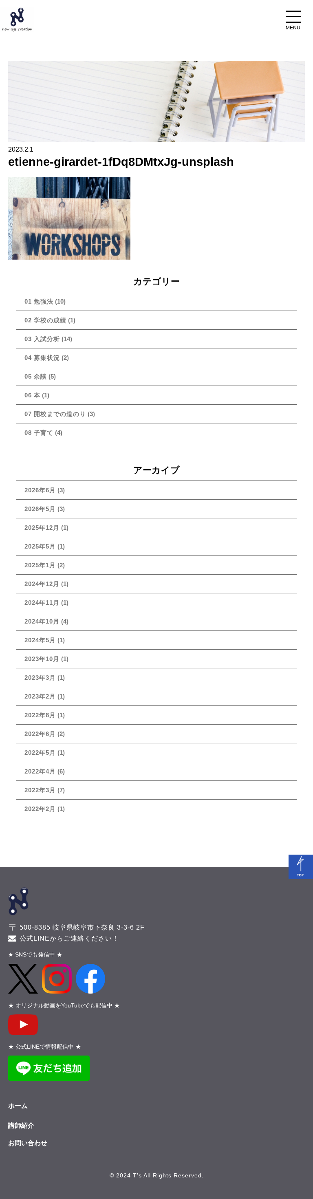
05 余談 (35, 376)
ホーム (18, 1105)
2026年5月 (40, 508)
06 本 (32, 395)
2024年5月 (40, 640)
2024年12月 (42, 583)
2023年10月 (42, 658)
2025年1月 (40, 565)
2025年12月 (42, 527)
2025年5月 (40, 546)
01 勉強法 (38, 301)
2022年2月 (40, 808)
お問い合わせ (27, 1142)
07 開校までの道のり (55, 413)
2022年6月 (40, 733)
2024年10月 (42, 621)
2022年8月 (40, 715)
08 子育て (38, 432)
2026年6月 (40, 490)
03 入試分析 (42, 338)
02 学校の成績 (45, 320)
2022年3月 (40, 790)
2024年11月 (42, 602)
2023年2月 (40, 696)
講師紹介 (21, 1125)
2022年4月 (40, 771)
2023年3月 (40, 677)
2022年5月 (40, 752)
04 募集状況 (42, 357)
